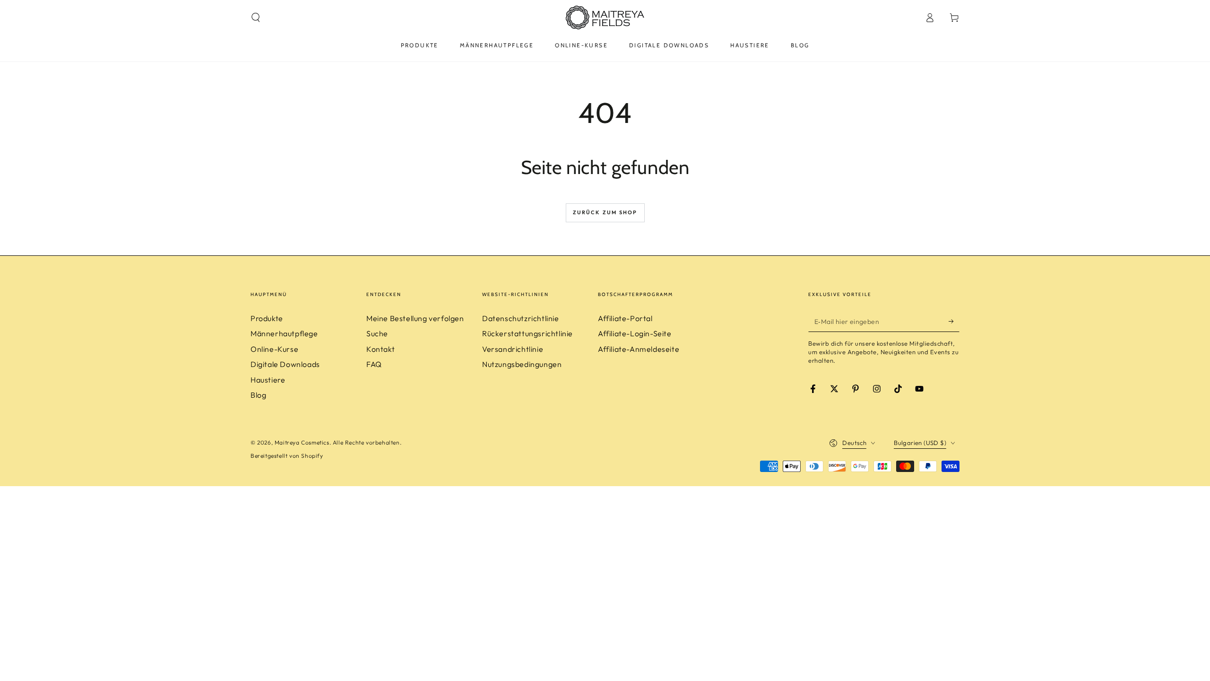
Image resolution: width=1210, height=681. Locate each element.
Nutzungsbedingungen (522, 364)
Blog (258, 395)
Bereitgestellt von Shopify (287, 455)
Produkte (267, 318)
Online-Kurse (274, 349)
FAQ (374, 364)
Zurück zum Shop (605, 212)
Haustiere (268, 379)
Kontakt (380, 349)
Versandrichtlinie (512, 349)
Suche (377, 333)
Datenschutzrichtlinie (520, 318)
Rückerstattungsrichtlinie (527, 333)
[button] (255, 17)
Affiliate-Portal (625, 318)
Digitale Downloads (285, 364)
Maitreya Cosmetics (302, 442)
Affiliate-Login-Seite (635, 333)
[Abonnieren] (954, 321)
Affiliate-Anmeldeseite (638, 349)
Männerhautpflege (284, 333)
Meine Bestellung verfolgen (415, 318)
